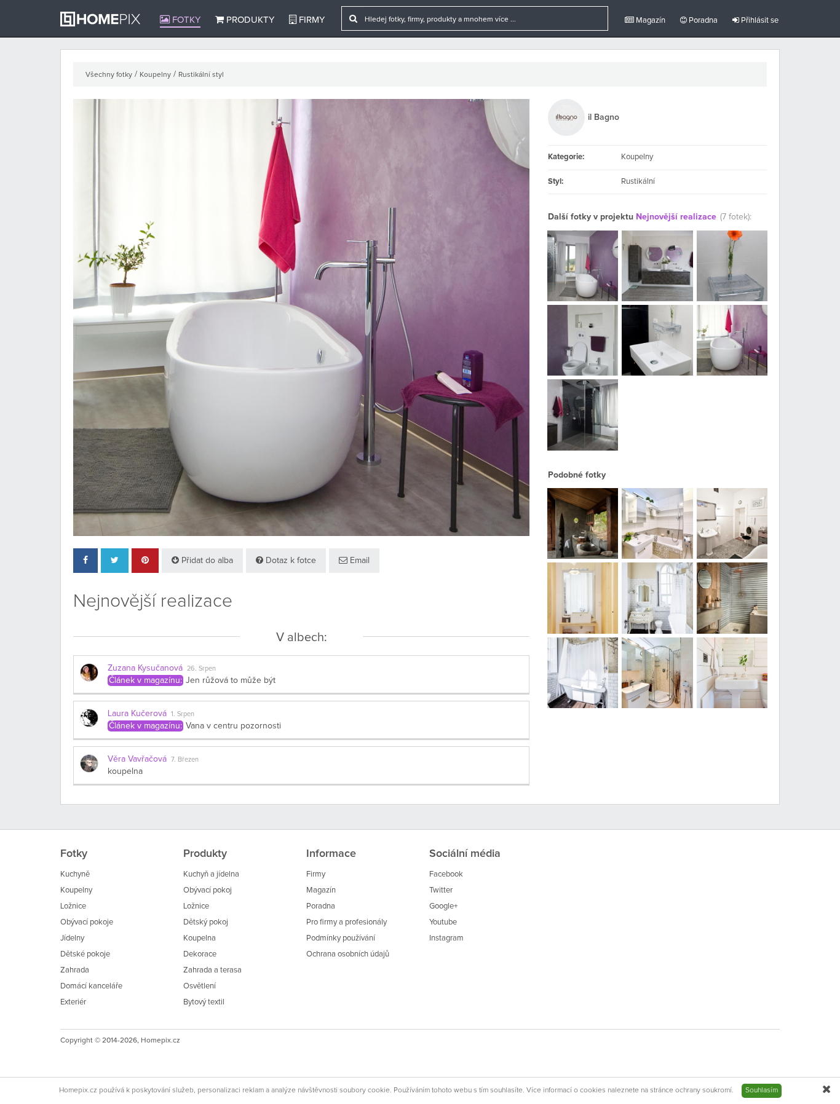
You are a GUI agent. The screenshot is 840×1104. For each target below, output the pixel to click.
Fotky (185, 20)
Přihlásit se (759, 21)
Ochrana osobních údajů (347, 954)
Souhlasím (761, 1090)
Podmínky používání (340, 938)
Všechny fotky (108, 75)
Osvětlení (199, 986)
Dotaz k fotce (289, 560)
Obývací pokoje (86, 922)
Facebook (446, 874)
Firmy (310, 20)
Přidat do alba (206, 560)
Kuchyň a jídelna (211, 874)
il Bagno (603, 117)
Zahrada (74, 970)
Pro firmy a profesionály (346, 922)
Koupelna (199, 938)
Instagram (446, 938)
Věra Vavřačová (137, 759)
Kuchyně (75, 874)
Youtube (443, 922)
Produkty (249, 20)
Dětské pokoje (85, 954)
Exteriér (73, 1002)
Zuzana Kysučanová (145, 668)
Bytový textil (203, 1002)
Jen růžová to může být (230, 680)
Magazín (649, 21)
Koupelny (155, 75)
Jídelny (72, 938)
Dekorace (199, 954)
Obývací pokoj (207, 890)
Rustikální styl (201, 75)
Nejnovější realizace (676, 217)
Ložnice (73, 906)
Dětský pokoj (205, 922)
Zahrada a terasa (212, 970)
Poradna (702, 21)
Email (358, 560)
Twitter (441, 890)
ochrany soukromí (703, 1090)
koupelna (125, 771)
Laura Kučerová (137, 713)
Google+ (443, 906)
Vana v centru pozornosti (233, 726)
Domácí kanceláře (91, 986)
